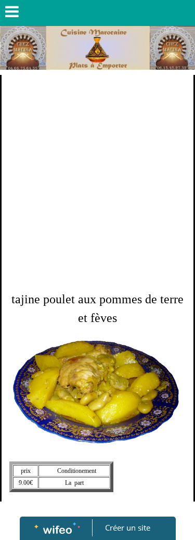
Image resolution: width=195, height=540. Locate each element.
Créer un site (127, 527)
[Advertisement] (97, 177)
